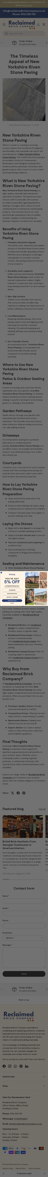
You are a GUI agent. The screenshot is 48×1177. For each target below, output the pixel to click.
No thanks (12, 603)
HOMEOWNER (12, 590)
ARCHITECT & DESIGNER (12, 597)
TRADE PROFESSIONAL (12, 593)
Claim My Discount (12, 600)
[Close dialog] (1, 572)
